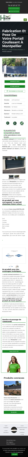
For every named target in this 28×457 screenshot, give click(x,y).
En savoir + (14, 412)
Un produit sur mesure (12, 133)
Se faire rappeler (14, 86)
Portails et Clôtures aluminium (16, 49)
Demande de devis (14, 81)
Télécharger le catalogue (16, 91)
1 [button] (13, 417)
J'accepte (14, 454)
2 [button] (15, 417)
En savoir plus (19, 452)
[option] (14, 398)
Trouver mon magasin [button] (14, 8)
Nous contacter (14, 351)
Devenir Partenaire (14, 11)
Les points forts (10, 130)
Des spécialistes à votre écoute (12, 136)
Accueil (5, 49)
